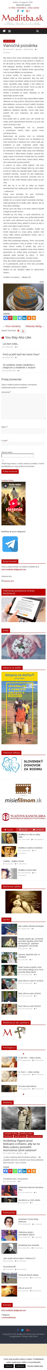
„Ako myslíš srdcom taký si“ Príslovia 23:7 (19, 1258)
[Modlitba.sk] (4, 30)
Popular (10, 829)
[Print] (29, 318)
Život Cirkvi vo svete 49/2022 (29, 1006)
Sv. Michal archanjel (34, 1136)
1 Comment (38, 1224)
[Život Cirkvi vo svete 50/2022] (9, 992)
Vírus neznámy (12, 326)
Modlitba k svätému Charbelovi (30, 848)
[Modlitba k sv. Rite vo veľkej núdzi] (9, 833)
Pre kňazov (8, 1136)
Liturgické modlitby (10, 1133)
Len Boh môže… (11, 343)
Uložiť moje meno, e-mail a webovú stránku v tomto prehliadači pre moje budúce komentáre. (22, 464)
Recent (24, 829)
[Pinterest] (10, 318)
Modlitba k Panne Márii (27, 870)
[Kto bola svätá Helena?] (9, 1086)
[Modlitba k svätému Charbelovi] (9, 846)
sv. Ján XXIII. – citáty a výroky (20, 8)
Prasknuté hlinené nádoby (28, 1275)
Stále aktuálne (9, 41)
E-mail (4, 440)
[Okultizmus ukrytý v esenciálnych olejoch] (9, 1231)
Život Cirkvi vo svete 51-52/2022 (30, 981)
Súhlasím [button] (8, 1366)
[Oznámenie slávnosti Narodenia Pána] (9, 1186)
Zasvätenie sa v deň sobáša (29, 1200)
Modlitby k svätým (26, 1133)
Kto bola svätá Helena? (27, 1086)
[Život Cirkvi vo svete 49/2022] (9, 1005)
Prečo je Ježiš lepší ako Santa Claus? (21, 354)
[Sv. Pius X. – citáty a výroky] (9, 1072)
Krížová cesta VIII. (25, 1288)
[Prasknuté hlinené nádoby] (9, 1274)
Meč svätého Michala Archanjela (31, 926)
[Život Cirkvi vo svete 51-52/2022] (9, 979)
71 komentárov (22, 864)
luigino (19, 49)
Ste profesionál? (9, 1266)
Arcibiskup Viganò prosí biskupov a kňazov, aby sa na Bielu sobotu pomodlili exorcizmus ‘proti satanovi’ (21, 1145)
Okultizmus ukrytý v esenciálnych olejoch (26, 1233)
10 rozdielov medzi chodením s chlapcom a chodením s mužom (19, 366)
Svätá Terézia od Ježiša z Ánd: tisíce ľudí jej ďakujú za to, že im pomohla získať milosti (30, 969)
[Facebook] (5, 318)
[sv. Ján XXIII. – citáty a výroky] (9, 1058)
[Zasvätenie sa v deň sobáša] (9, 1199)
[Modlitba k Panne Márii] (9, 868)
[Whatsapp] (15, 318)
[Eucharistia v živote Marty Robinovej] (9, 1218)
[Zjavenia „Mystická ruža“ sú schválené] (9, 953)
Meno (4, 427)
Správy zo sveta (20, 1136)
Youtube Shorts (7, 480)
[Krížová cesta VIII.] (9, 1287)
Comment (39, 829)
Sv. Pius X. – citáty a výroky (28, 1072)
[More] (34, 318)
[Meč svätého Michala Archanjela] (9, 925)
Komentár (6, 392)
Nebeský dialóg (35, 326)
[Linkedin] (24, 318)
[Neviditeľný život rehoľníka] (9, 1244)
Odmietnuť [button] (20, 1366)
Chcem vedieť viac (35, 1366)
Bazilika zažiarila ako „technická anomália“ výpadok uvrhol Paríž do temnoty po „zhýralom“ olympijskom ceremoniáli (30, 942)
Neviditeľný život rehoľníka (28, 1245)
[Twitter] (20, 318)
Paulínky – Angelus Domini (13, 861)
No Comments (38, 1060)
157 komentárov (38, 839)
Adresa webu (6, 452)
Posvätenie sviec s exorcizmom (15, 1179)
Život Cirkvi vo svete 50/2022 (29, 993)
